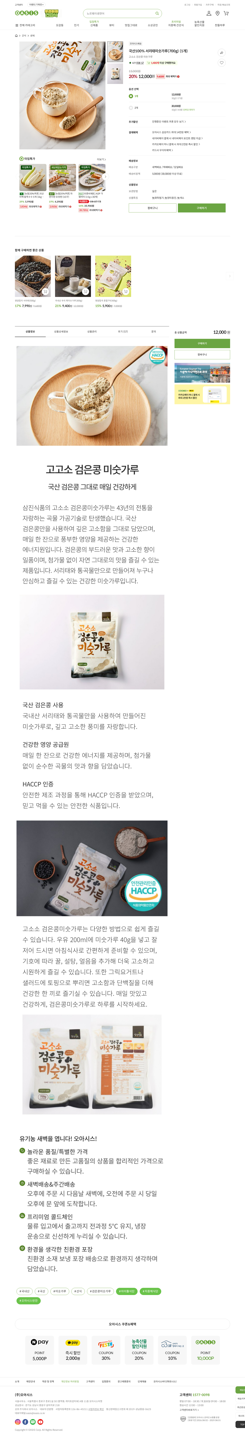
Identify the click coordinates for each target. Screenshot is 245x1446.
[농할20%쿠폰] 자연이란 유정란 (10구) (60, 195)
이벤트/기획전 (35, 4)
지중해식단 (151, 1291)
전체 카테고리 (27, 25)
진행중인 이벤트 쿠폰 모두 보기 (168, 121)
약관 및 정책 (48, 1381)
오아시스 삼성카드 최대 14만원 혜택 (170, 132)
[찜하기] (222, 63)
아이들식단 (128, 1291)
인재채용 (142, 1381)
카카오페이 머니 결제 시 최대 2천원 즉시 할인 (175, 144)
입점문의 (106, 1381)
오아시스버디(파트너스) (165, 1381)
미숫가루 (60, 1291)
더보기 (100, 159)
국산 (42, 1291)
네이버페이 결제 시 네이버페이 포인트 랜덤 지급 (176, 138)
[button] (105, 176)
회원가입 (198, 5)
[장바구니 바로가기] (226, 13)
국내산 (26, 1291)
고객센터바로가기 (188, 1409)
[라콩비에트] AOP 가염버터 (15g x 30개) (91, 195)
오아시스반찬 (30, 1301)
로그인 (187, 5)
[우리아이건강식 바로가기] (52, 13)
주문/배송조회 (223, 5)
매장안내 (30, 1381)
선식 (79, 1291)
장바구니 (153, 208)
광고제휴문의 (124, 1381)
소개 (17, 1381)
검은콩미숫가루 (101, 1291)
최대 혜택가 (167, 76)
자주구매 (210, 5)
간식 (24, 35)
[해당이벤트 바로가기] (39, 1337)
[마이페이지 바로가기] (209, 13)
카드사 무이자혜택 (161, 150)
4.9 (138, 63)
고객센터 (19, 5)
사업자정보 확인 (96, 1409)
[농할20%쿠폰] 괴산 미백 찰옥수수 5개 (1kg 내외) (31, 195)
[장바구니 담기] (45, 291)
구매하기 (202, 208)
